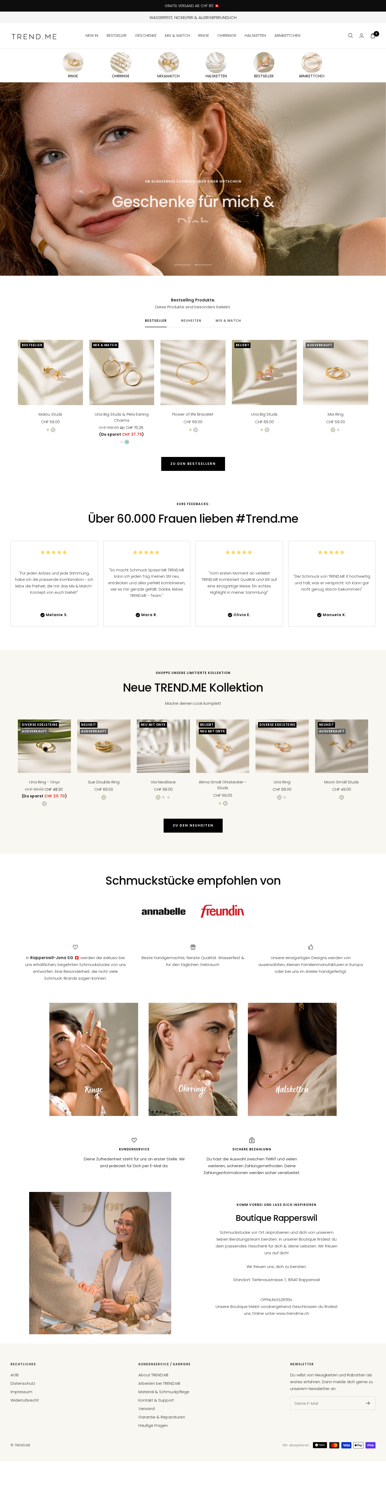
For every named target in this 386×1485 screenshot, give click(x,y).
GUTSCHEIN (168, 239)
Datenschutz (23, 1383)
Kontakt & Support (156, 1400)
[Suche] (350, 35)
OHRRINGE (226, 35)
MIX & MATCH (177, 35)
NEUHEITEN (191, 321)
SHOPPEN (218, 239)
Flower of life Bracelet (192, 414)
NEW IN (92, 35)
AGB (15, 1375)
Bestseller (156, 321)
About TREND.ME (153, 1375)
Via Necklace (163, 782)
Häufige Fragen (153, 1425)
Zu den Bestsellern (193, 463)
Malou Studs (50, 414)
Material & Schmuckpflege (163, 1392)
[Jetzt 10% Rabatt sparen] (368, 1403)
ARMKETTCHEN (287, 35)
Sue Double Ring (103, 782)
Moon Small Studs (341, 782)
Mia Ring (335, 414)
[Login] (361, 35)
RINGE (203, 35)
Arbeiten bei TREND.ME (159, 1383)
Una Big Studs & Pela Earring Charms (122, 417)
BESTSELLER (117, 35)
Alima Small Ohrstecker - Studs (223, 785)
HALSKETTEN (255, 35)
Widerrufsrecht (25, 1400)
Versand (146, 1408)
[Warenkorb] (372, 35)
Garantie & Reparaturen (161, 1417)
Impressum (21, 1392)
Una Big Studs (264, 414)
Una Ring (282, 782)
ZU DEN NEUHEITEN (193, 825)
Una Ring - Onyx (44, 782)
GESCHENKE (146, 35)
